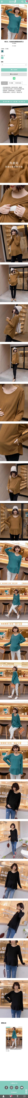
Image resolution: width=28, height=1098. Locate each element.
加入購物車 (14, 70)
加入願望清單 (14, 74)
